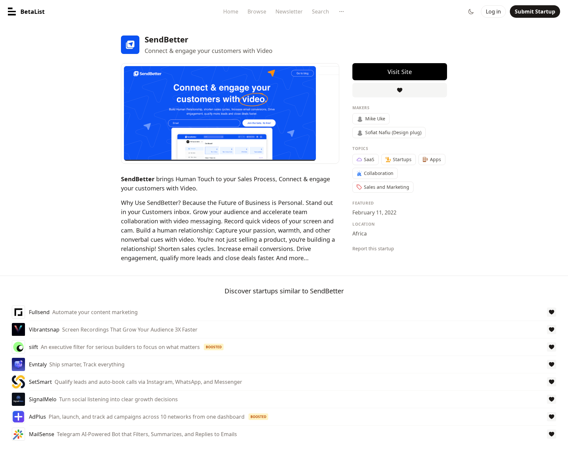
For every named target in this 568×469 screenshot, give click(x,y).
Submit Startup (535, 11)
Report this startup (373, 248)
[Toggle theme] (471, 11)
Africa (359, 233)
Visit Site (400, 72)
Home (230, 11)
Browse (257, 11)
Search (320, 11)
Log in (493, 11)
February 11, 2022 (374, 212)
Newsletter (289, 11)
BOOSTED (214, 347)
